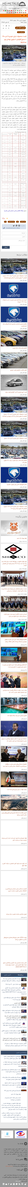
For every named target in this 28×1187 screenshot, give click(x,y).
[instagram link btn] (14, 1184)
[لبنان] (13, 10)
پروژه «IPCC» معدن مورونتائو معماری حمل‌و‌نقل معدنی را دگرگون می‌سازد (15, 939)
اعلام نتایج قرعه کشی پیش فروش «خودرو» (17, 484)
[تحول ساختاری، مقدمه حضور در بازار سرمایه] (14, 904)
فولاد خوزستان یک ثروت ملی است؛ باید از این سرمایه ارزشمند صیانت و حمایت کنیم (14, 839)
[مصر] (19, 10)
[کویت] (9, 10)
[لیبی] (5, 10)
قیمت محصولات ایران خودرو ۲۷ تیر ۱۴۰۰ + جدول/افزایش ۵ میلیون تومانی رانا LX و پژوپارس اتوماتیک (14, 415)
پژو (17, 222)
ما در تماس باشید (9, 1166)
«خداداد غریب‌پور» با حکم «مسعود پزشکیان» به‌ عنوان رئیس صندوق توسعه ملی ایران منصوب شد (14, 740)
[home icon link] (22, 15)
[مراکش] (11, 10)
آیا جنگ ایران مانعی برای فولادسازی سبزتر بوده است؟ (12, 999)
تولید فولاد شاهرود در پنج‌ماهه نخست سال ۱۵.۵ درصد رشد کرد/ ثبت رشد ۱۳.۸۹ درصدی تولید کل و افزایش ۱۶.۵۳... (14, 564)
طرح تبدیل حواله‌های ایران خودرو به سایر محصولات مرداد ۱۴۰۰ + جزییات (14, 301)
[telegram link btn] (25, 1184)
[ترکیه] (11, 12)
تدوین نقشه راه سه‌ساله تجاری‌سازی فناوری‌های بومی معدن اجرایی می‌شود (14, 814)
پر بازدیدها (20, 975)
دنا (5, 222)
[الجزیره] (21, 10)
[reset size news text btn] (6, 26)
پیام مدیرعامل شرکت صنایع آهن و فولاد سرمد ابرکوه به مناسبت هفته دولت (11, 1012)
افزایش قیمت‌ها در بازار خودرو (20, 348)
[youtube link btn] (6, 1184)
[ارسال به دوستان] (6, 28)
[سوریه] (13, 12)
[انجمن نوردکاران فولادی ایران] (21, 1134)
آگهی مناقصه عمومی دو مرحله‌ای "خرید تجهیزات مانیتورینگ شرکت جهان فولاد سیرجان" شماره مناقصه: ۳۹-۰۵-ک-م (15, 1025)
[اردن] (21, 12)
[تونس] (17, 12)
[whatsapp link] (16, 226)
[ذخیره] (9, 28)
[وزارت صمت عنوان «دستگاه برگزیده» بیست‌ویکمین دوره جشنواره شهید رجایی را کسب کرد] (14, 680)
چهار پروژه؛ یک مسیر (22, 538)
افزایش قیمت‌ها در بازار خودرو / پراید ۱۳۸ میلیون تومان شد (15, 461)
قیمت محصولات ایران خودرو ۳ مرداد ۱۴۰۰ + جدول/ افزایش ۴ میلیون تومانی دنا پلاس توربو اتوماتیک (15, 277)
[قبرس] (23, 10)
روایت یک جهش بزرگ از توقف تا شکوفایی (17, 1020)
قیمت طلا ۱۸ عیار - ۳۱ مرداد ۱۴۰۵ (13, 984)
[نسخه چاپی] (3, 28)
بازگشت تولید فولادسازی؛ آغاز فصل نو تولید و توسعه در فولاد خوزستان (15, 1006)
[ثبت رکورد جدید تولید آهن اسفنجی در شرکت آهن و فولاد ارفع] (14, 853)
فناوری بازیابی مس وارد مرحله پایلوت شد (17, 716)
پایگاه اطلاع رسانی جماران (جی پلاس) (13, 211)
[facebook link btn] (8, 1184)
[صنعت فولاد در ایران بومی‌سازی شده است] (14, 779)
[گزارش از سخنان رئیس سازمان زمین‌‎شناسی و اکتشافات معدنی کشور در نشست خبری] (14, 879)
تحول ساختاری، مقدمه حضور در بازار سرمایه (16, 914)
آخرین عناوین (7, 975)
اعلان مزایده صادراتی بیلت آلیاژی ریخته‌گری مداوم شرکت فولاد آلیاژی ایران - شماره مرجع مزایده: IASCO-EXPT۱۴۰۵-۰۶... (15, 965)
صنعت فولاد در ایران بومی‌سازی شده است (17, 790)
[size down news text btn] (3, 26)
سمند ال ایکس (11, 222)
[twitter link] (14, 226)
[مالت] (3, 10)
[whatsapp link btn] (17, 1184)
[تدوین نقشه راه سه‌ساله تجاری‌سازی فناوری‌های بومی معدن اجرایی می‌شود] (14, 803)
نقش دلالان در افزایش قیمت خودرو (18, 370)
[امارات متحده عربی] (7, 12)
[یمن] (9, 12)
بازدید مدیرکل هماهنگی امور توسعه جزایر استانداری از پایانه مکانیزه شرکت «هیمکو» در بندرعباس (14, 590)
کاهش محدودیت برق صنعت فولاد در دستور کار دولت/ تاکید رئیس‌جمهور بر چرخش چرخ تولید (16, 1045)
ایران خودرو (23, 222)
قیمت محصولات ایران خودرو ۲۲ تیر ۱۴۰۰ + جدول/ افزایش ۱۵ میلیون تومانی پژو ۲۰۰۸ (15, 508)
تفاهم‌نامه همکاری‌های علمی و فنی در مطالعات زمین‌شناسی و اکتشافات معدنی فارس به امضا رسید (15, 765)
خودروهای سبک (21, 32)
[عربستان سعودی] (15, 12)
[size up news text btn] (9, 26)
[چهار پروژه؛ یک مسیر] (14, 528)
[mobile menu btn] (25, 15)
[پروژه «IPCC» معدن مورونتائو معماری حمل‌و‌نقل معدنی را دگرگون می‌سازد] (14, 927)
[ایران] (15, 10)
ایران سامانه (17, 1181)
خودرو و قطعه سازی (20, 28)
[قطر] (19, 12)
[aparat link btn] (22, 1184)
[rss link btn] (19, 1184)
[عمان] (23, 12)
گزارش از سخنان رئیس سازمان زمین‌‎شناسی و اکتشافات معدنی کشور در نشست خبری (16, 890)
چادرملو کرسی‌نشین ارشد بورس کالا (12, 1091)
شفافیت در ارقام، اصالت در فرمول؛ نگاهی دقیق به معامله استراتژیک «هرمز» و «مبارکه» (14, 1033)
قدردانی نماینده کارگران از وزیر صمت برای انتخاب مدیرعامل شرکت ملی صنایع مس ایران (15, 615)
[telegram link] (19, 226)
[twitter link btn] (11, 1184)
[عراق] (7, 10)
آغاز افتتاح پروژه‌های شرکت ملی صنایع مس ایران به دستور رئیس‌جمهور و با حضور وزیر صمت (14, 666)
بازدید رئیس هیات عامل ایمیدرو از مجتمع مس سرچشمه (13, 1099)
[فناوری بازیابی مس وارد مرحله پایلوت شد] (14, 705)
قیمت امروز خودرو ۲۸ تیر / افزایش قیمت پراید (16, 392)
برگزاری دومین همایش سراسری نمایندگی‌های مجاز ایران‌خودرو (15, 325)
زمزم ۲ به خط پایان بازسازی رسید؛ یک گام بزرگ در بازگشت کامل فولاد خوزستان (11, 980)
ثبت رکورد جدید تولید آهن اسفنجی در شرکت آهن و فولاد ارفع (14, 865)
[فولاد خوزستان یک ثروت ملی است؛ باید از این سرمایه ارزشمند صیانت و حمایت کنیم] (14, 828)
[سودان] (25, 12)
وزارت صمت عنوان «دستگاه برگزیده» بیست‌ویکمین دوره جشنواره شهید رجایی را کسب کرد (15, 691)
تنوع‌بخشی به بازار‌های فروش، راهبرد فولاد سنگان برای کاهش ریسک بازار (12, 1057)
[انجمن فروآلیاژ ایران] (7, 1134)
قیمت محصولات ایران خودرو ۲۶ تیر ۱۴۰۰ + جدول (15, 438)
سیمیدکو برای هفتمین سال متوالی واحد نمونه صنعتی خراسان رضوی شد (11, 1078)
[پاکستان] (17, 10)
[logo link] (14, 5)
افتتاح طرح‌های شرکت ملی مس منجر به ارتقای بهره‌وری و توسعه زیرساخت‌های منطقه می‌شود (16, 641)
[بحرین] (25, 10)
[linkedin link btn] (3, 1184)
